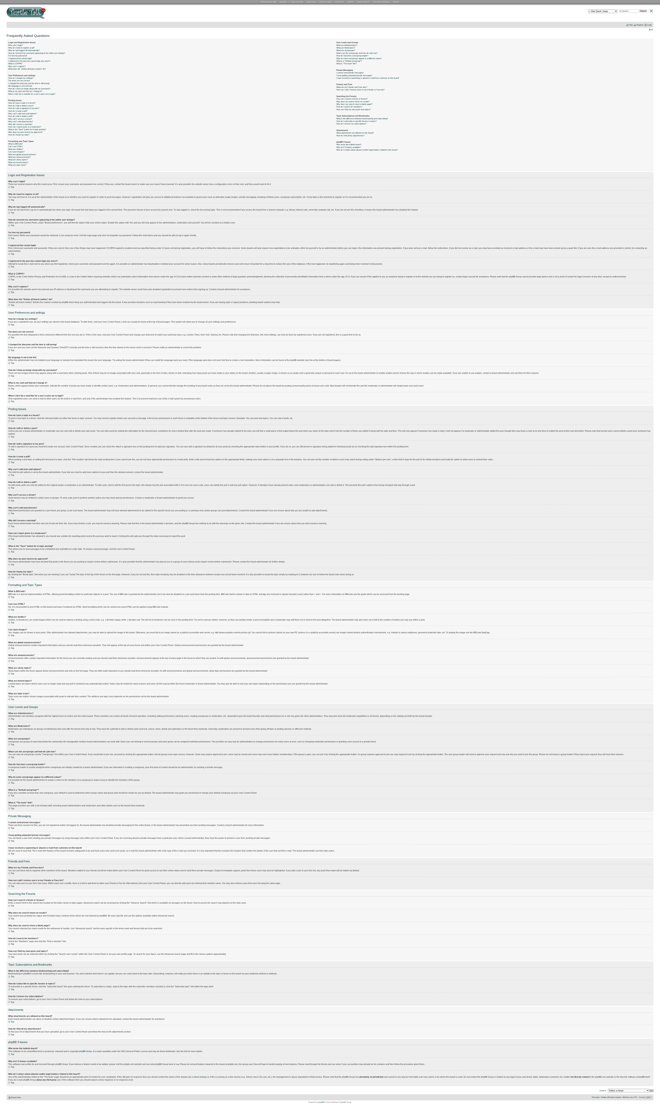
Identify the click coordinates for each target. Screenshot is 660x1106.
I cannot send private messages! (350, 73)
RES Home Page (269, 1)
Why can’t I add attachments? (20, 121)
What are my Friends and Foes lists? (351, 87)
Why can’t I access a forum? (20, 119)
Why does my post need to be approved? (25, 132)
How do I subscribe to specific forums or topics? (356, 121)
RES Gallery (284, 1)
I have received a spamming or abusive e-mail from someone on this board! (367, 78)
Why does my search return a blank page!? (354, 104)
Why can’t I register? (16, 66)
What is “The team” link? (346, 64)
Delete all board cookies (611, 1097)
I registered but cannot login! (20, 58)
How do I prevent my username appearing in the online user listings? (36, 53)
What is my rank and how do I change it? (25, 91)
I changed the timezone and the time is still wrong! (29, 83)
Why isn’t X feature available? (348, 147)
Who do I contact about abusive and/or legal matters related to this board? (367, 150)
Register (640, 25)
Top (12, 187)
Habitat (350, 1)
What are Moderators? (345, 48)
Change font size (650, 29)
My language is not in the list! (20, 86)
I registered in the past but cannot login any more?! (29, 61)
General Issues (325, 1)
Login (649, 25)
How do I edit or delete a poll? (20, 116)
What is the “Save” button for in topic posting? (27, 129)
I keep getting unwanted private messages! (354, 75)
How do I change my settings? (21, 78)
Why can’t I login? (15, 45)
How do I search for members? (349, 107)
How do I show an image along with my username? (29, 89)
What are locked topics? (18, 162)
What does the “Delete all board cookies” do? (27, 69)
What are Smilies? (15, 149)
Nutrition (340, 1)
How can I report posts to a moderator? (24, 127)
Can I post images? (16, 152)
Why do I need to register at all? (21, 48)
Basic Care (311, 1)
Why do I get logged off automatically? (24, 50)
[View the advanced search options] (650, 11)
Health (396, 1)
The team (596, 1097)
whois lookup (200, 1077)
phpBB (321, 1102)
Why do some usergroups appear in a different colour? (359, 58)
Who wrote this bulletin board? (348, 144)
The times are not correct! (19, 81)
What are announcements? (19, 157)
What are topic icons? (17, 165)
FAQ (631, 25)
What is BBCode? (15, 144)
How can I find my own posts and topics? (353, 109)
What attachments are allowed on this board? (355, 133)
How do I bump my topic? (18, 135)
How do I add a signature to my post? (23, 108)
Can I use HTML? (15, 146)
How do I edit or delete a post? (21, 106)
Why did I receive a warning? (20, 124)
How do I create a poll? (17, 111)
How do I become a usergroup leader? (352, 56)
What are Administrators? (346, 45)
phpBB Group (85, 1051)
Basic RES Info (296, 1)
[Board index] (51, 14)
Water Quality (363, 1)
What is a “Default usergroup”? (349, 61)
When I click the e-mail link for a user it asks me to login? (31, 94)
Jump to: (603, 1091)
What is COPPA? (15, 64)
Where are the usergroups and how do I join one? (356, 53)
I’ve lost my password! (17, 56)
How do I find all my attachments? (350, 136)
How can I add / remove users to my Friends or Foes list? (360, 90)
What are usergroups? (345, 50)
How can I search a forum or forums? (352, 99)
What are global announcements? (22, 154)
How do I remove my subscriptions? (351, 124)
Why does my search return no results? (353, 102)
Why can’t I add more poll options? (22, 114)
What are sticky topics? (18, 160)
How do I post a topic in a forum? (22, 103)
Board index (16, 1097)
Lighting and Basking (381, 1)
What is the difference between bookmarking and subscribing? (362, 119)
